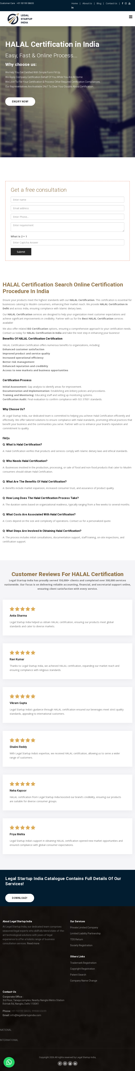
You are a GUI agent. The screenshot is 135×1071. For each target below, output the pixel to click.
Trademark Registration (83, 962)
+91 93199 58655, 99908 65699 (28, 1011)
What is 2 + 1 (19, 236)
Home (75, 3)
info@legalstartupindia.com (25, 1015)
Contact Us (111, 3)
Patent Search (78, 974)
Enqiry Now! (20, 101)
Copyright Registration (82, 968)
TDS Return (76, 939)
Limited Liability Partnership (85, 933)
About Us (87, 3)
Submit (21, 251)
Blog (99, 3)
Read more (33, 943)
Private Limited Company (84, 927)
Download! (19, 898)
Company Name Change (83, 980)
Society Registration (81, 945)
